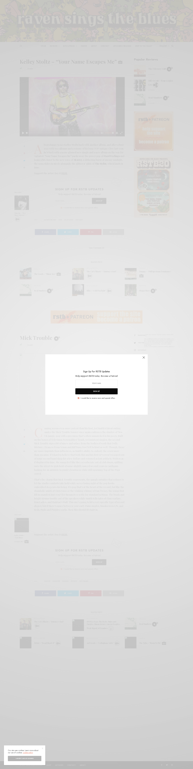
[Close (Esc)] (143, 358)
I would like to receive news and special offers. (98, 398)
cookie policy (28, 752)
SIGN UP (96, 391)
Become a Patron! (109, 376)
